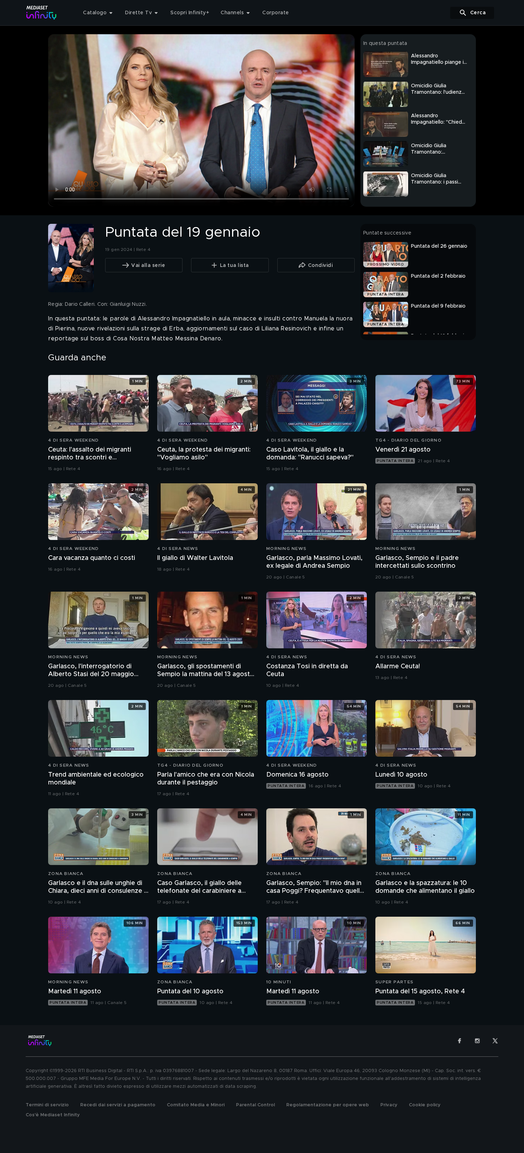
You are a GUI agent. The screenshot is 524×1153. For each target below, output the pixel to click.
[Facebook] (459, 1041)
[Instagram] (477, 1041)
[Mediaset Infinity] (41, 12)
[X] (495, 1041)
